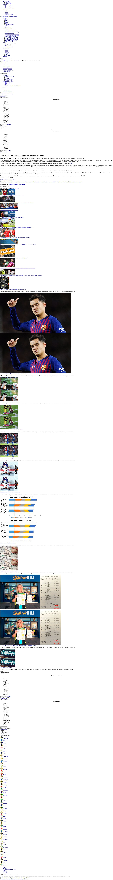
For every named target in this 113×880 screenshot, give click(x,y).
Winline (4, 852)
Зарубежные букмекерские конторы (12, 32)
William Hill (6, 116)
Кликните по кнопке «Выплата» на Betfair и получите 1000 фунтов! (14, 257)
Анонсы (6, 13)
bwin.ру (4, 849)
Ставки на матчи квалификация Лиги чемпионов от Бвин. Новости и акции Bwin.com (17, 268)
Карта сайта (5, 872)
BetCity (5, 141)
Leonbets (6, 102)
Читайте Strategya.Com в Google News (8, 179)
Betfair (5, 106)
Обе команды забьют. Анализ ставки (7, 542)
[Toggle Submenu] (8, 75)
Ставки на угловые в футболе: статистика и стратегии (11, 429)
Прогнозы (5, 48)
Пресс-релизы (8, 27)
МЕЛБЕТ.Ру (5, 860)
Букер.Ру (6, 148)
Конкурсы (5, 56)
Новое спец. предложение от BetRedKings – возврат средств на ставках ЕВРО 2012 (17, 227)
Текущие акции (8, 45)
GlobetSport (5, 779)
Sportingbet (6, 114)
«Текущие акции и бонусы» (13, 188)
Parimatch (5, 782)
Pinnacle (4, 743)
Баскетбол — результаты (10, 7)
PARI (4, 842)
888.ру (4, 862)
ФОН (5, 135)
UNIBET (6, 115)
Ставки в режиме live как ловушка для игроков (9, 401)
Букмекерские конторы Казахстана (12, 34)
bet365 (4, 826)
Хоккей (6, 22)
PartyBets (6, 110)
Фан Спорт (5, 795)
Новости (4, 18)
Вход (1, 59)
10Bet (5, 122)
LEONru (4, 844)
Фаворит (6, 134)
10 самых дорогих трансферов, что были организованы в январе (13, 373)
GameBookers (5, 777)
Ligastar (4, 821)
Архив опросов (3, 126)
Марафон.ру (5, 839)
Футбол (6, 19)
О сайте (4, 867)
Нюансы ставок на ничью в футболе (7, 457)
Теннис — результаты (9, 6)
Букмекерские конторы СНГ (11, 36)
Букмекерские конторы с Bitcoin (11, 39)
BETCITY (5, 865)
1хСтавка (5, 855)
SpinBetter (5, 803)
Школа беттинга (6, 47)
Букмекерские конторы (7, 28)
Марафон (6, 121)
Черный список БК (9, 41)
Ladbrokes (5, 829)
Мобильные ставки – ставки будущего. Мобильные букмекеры (13, 289)
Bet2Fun (4, 797)
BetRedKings (5, 756)
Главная (2, 60)
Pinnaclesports (7, 111)
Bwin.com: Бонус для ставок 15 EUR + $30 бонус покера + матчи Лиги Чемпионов (17, 202)
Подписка (5, 871)
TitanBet (4, 751)
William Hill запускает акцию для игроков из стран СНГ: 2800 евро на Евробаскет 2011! (18, 244)
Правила (4, 870)
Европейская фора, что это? (6, 667)
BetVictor (5, 834)
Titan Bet (6, 119)
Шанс (5, 136)
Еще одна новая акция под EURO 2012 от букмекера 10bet (12, 217)
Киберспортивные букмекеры (11, 40)
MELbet (4, 813)
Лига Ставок (5, 847)
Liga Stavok (5, 790)
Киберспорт (7, 55)
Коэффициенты (6, 1)
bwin (5, 107)
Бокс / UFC (7, 23)
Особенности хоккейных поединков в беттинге (10, 491)
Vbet (4, 748)
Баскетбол (7, 21)
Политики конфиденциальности (9, 869)
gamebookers (6, 108)
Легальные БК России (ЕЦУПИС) (12, 35)
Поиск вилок (7, 2)
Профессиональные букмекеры (11, 38)
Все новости (2, 62)
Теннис (6, 20)
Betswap (4, 745)
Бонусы (4, 42)
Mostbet (4, 805)
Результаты (5, 4)
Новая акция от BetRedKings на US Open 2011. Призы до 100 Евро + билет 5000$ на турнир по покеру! (21, 275)
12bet (5, 140)
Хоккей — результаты (9, 8)
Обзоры (6, 12)
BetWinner (5, 808)
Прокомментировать (14, 184)
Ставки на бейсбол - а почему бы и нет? (8, 571)
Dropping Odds (8, 3)
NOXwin (6, 109)
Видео (4, 11)
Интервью (7, 26)
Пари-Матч (6, 120)
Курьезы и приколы (9, 14)
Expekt (5, 143)
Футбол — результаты (9, 5)
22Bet (4, 816)
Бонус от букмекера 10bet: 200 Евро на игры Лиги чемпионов (12, 195)
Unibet (71, 163)
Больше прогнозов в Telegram (6, 180)
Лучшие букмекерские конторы (11, 30)
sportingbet (6, 147)
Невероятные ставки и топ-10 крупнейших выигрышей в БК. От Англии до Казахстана (18, 645)
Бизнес (6, 25)
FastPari (4, 800)
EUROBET (6, 142)
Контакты (5, 868)
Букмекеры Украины (9, 33)
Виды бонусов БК (8, 46)
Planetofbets (6, 113)
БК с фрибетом (8, 44)
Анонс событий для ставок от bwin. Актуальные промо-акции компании (15, 237)
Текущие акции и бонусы (14, 60)
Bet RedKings (7, 117)
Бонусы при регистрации (10, 43)
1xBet (4, 810)
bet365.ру (5, 836)
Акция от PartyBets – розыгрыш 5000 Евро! (9, 210)
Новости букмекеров (9, 24)
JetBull (4, 771)
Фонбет (4, 857)
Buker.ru (6, 101)
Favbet (4, 792)
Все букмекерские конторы (10, 29)
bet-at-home (6, 104)
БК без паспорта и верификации (11, 37)
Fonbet (4, 818)
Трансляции (5, 9)
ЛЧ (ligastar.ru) (7, 103)
